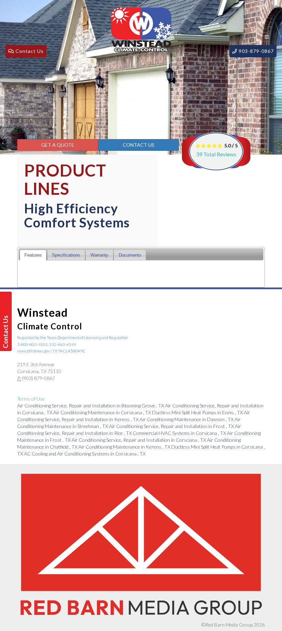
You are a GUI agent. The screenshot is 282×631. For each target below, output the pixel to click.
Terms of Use (31, 399)
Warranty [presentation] (99, 255)
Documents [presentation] (130, 255)
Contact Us (138, 145)
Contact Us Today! (6, 331)
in (90, 405)
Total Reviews (216, 154)
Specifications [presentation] (66, 255)
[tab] (33, 255)
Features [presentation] (33, 255)
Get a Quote (57, 145)
